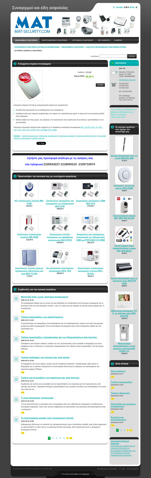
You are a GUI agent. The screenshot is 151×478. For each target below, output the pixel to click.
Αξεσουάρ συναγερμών (49, 136)
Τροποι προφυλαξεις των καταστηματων (42, 317)
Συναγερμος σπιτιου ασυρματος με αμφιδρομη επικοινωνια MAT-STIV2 (60, 237)
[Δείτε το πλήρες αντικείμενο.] (29, 198)
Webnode (85, 474)
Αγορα (100, 85)
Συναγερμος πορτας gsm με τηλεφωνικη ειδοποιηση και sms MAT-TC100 (29, 271)
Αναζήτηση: (95, 56)
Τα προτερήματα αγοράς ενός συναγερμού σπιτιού (47, 418)
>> (22, 312)
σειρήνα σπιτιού (38, 138)
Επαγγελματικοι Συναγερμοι (54, 40)
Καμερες (118, 40)
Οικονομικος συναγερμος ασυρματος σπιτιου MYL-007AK (90, 271)
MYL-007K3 (85, 127)
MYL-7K (94, 127)
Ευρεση (132, 56)
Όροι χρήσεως (118, 371)
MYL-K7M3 (31, 130)
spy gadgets (104, 40)
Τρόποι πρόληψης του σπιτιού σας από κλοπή (45, 357)
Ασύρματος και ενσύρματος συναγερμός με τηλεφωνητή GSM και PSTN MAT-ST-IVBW (90, 237)
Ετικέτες (17, 136)
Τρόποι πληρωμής (120, 393)
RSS (123, 469)
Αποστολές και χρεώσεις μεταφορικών (123, 405)
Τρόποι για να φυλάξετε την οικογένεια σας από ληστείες (50, 377)
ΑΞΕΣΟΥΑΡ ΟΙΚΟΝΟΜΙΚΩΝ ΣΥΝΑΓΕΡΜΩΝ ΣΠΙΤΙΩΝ (106, 47)
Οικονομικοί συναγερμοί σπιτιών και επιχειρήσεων (37, 47)
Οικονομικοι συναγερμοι (26, 40)
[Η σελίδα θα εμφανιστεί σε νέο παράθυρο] (28, 86)
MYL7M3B (52, 130)
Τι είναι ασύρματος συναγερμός (37, 398)
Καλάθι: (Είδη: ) (126, 7)
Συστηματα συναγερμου (82, 40)
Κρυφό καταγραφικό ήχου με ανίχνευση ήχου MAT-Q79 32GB (124, 280)
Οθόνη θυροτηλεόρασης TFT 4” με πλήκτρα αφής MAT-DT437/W (124, 313)
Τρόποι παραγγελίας (121, 382)
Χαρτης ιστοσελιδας (108, 469)
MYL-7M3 (22, 130)
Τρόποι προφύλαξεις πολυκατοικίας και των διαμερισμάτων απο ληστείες (59, 337)
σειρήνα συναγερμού (30, 136)
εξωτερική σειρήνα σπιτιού (86, 136)
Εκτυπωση (133, 469)
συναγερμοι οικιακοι (67, 136)
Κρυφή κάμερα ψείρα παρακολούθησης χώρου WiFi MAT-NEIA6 (124, 248)
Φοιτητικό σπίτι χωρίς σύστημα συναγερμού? (44, 297)
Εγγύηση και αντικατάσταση (118, 418)
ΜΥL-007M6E (41, 130)
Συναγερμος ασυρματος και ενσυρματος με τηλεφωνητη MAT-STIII (60, 203)
